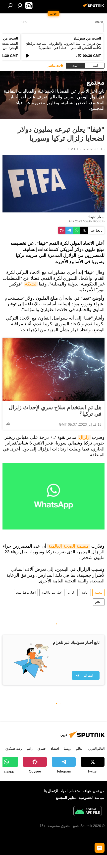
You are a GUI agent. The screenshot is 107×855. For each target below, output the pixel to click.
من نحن (99, 791)
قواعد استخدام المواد (75, 791)
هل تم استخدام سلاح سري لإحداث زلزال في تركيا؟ (55, 410)
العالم (98, 602)
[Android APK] (88, 811)
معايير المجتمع (66, 798)
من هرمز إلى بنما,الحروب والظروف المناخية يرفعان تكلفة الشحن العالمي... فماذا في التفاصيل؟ (63, 45)
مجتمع (98, 592)
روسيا (67, 748)
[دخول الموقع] (20, 5)
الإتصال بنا (51, 791)
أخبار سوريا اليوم (52, 592)
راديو (30, 748)
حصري (42, 748)
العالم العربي (96, 748)
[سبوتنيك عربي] (94, 7)
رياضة (85, 592)
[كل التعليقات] (100, 848)
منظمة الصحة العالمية (69, 546)
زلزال (84, 437)
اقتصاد (55, 748)
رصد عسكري (13, 748)
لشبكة (30, 284)
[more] (8, 424)
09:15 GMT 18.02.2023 (86, 149)
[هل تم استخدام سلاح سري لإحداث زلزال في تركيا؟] (53, 369)
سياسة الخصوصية (92, 798)
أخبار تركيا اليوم (26, 592)
